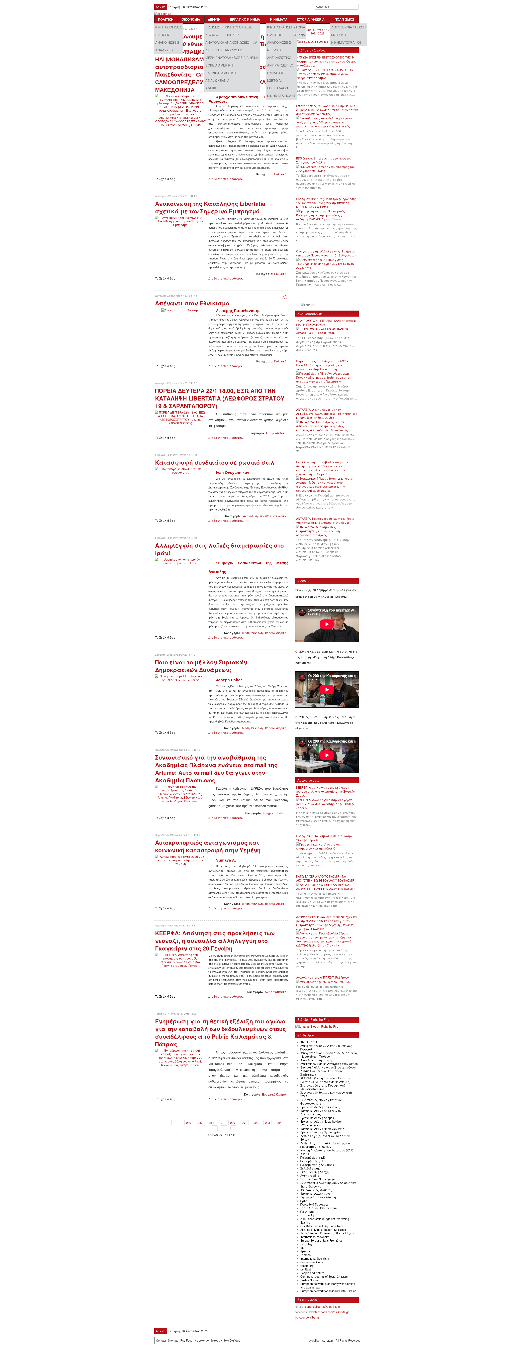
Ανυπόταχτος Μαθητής (316, 1190)
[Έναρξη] (168, 1122)
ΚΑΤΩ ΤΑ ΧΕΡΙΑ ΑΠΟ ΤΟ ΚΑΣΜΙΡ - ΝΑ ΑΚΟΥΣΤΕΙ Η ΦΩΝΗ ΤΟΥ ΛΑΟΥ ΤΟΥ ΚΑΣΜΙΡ (325, 878)
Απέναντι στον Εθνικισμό (192, 303)
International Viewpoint (314, 1237)
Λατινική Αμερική (220, 73)
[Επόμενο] (224, 1128)
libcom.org (307, 1266)
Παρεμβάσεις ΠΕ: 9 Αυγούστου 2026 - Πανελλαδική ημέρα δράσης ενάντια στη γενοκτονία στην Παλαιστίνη (325, 365)
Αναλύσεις (164, 50)
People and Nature (312, 1273)
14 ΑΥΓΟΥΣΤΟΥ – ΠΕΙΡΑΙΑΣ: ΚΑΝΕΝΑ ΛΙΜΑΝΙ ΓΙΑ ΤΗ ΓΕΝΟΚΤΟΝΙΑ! (326, 323)
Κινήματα (279, 19)
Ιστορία (299, 27)
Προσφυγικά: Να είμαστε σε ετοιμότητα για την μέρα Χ (324, 838)
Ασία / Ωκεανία (217, 80)
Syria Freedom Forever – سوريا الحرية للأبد (327, 1233)
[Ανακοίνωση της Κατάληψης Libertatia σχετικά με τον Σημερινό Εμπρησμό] (180, 221)
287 (200, 1123)
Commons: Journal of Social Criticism (324, 1276)
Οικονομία (191, 19)
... (222, 1123)
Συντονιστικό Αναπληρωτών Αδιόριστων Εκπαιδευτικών (328, 1184)
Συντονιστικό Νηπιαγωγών (318, 1179)
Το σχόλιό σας (165, 179)
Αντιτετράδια (310, 1175)
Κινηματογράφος (346, 42)
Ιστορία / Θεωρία (311, 19)
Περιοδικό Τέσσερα (314, 1204)
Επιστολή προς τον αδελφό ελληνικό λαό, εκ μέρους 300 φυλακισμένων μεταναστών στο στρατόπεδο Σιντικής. (327, 110)
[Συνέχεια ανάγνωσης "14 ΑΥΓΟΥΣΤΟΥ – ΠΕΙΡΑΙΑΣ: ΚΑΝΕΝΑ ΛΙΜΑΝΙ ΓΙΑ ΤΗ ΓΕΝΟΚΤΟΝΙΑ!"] (327, 331)
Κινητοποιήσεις (168, 27)
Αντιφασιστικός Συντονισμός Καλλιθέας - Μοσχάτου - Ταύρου (329, 1054)
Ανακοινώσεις (167, 42)
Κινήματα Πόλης (281, 95)
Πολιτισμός (344, 19)
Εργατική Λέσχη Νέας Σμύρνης (322, 1129)
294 (279, 1123)
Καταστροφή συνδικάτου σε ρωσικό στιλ (215, 462)
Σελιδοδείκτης (310, 1168)
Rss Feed (186, 1340)
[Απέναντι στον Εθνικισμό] (180, 310)
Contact (161, 1340)
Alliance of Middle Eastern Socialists (323, 1230)
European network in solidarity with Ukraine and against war (327, 1285)
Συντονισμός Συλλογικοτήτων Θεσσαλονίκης (320, 1101)
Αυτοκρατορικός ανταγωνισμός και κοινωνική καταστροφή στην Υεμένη (208, 846)
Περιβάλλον (277, 88)
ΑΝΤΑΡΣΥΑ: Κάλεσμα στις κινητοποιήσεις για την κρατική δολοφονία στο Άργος (325, 521)
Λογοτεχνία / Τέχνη (348, 27)
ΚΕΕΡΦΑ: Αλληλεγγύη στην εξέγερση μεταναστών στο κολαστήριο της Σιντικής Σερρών (325, 791)
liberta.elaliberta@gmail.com (322, 1307)
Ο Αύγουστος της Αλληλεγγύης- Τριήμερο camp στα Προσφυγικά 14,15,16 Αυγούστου (326, 253)
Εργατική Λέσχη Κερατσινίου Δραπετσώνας (320, 1112)
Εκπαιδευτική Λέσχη (314, 1172)
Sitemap (173, 1340)
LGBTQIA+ (275, 80)
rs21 (303, 1248)
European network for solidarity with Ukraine (328, 1291)
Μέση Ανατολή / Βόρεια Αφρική (232, 57)
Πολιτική (166, 19)
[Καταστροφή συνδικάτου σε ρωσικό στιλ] (180, 470)
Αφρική (211, 88)
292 (255, 1123)
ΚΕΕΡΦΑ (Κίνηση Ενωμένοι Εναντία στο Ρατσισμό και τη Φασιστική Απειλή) (327, 1080)
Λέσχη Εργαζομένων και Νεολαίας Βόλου (325, 1137)
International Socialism (314, 1258)
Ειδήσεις (162, 34)
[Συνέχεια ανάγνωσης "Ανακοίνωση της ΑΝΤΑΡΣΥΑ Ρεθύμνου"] (325, 982)
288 (211, 1123)
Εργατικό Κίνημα (245, 19)
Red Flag (306, 1244)
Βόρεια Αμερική (219, 65)
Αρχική (160, 7)
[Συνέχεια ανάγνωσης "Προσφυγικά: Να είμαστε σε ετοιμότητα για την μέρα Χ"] (327, 846)
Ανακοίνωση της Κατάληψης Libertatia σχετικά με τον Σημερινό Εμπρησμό (210, 207)
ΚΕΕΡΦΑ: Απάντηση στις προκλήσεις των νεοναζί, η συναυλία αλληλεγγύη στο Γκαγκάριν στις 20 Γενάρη (215, 940)
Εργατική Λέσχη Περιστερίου (320, 1132)
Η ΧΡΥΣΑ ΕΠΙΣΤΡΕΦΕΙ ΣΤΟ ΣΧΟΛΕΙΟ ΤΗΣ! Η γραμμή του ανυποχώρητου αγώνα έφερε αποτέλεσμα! (326, 61)
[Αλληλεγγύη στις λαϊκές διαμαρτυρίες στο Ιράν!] (180, 561)
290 (232, 1123)
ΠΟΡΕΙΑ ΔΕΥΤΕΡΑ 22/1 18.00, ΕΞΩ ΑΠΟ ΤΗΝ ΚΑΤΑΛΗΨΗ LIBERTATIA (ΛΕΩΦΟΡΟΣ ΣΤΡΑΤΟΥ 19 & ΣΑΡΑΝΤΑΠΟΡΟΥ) (220, 398)
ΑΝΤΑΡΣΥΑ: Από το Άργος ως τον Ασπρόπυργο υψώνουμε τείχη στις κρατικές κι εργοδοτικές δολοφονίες (326, 414)
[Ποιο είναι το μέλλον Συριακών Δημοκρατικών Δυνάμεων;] (180, 678)
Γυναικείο (275, 73)
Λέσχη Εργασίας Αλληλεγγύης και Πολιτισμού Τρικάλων (325, 1145)
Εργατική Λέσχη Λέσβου (317, 1118)
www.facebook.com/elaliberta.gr (329, 1312)
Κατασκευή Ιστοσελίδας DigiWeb (217, 1340)
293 (267, 1123)
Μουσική (338, 34)
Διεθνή (214, 19)
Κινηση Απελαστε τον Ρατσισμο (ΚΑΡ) (326, 1150)
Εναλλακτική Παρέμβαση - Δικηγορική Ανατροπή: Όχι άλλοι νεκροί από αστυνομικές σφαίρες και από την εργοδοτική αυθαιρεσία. (323, 468)
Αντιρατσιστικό (280, 65)
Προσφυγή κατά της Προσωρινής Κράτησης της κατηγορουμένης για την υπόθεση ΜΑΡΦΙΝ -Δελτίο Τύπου (326, 203)
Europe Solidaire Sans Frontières (321, 1240)
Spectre (305, 1251)
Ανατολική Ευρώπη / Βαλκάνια (264, 516)
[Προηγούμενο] (178, 1122)
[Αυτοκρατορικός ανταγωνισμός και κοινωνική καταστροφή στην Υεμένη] (180, 860)
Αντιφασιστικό (279, 57)
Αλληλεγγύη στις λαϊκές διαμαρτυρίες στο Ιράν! (219, 549)
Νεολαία (274, 50)
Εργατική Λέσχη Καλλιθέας (320, 1107)
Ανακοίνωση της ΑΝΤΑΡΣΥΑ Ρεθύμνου (322, 977)
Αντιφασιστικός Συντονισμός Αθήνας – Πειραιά (327, 1047)
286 (188, 1123)
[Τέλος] (233, 1128)
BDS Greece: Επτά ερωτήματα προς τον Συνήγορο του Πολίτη (323, 160)
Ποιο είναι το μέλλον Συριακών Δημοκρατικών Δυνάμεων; (201, 666)
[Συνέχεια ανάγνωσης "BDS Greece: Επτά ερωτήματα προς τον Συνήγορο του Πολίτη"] (327, 169)
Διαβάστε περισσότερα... (226, 179)
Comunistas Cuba (311, 1262)
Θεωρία (299, 34)
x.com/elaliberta (309, 1317)
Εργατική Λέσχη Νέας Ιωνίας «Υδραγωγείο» (321, 1123)
